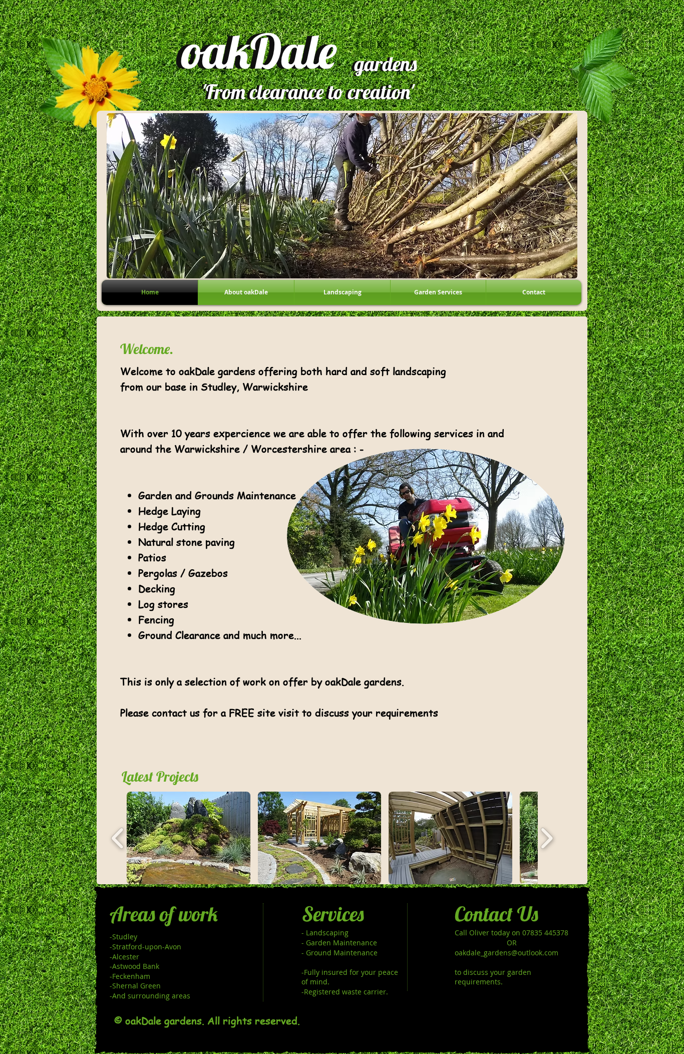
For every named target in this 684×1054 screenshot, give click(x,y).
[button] (188, 838)
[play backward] (118, 838)
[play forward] (546, 838)
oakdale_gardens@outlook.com (506, 952)
